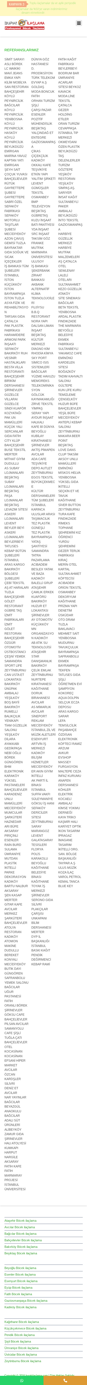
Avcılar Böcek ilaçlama (19, 1227)
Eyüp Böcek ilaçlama (18, 1287)
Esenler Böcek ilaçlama (20, 1274)
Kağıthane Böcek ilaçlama (21, 1322)
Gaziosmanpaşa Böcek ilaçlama (25, 1300)
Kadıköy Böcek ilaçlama (20, 1307)
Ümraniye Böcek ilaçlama (21, 1348)
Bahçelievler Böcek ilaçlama (23, 1240)
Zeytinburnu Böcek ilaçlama (22, 1361)
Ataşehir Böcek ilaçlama (20, 1220)
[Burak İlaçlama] (24, 27)
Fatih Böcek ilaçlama (18, 1294)
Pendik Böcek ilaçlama (19, 1335)
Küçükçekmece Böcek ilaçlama (25, 1328)
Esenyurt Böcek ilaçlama (20, 1281)
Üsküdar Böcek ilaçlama (20, 1354)
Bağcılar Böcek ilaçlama (20, 1233)
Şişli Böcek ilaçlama (17, 1341)
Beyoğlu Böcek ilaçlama (20, 1268)
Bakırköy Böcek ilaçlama (20, 1246)
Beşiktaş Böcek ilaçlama (20, 1253)
